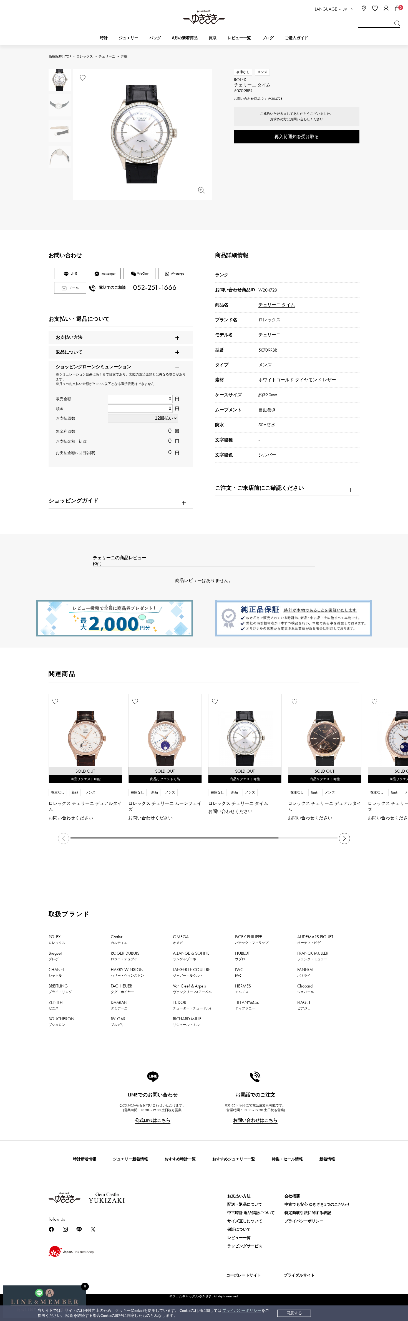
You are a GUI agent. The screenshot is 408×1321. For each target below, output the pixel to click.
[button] (344, 838)
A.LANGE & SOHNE (191, 956)
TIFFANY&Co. (247, 1005)
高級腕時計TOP (60, 56)
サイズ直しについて (244, 1221)
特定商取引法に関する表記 (307, 1212)
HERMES (243, 988)
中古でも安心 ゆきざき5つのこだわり (317, 1204)
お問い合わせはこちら (255, 1120)
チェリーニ (107, 56)
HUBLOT (242, 956)
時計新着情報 (84, 1159)
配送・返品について (244, 1204)
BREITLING (60, 988)
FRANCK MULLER (312, 956)
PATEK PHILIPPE (251, 939)
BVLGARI (119, 1021)
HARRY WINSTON (127, 972)
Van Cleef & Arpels (192, 988)
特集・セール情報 (287, 1159)
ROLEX (57, 939)
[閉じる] (85, 1286)
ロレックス (84, 56)
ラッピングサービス (244, 1246)
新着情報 (327, 1159)
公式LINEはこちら (152, 1120)
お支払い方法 (239, 1196)
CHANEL (56, 972)
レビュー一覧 (239, 1237)
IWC (239, 972)
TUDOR (193, 1005)
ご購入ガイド (296, 38)
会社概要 (292, 1196)
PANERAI (305, 972)
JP (345, 9)
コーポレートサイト (243, 1275)
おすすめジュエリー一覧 (233, 1159)
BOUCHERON (61, 1021)
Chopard (305, 988)
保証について (239, 1229)
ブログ (268, 38)
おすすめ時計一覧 (180, 1159)
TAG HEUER (122, 988)
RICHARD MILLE (187, 1021)
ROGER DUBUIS (125, 956)
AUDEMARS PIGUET (315, 939)
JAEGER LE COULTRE (191, 972)
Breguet (55, 956)
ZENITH (56, 1005)
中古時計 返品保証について (251, 1212)
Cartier (119, 939)
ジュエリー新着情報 (130, 1159)
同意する (294, 1313)
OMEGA (181, 939)
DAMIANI (120, 1005)
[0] (397, 8)
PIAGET (304, 1005)
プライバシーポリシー (241, 1310)
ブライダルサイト (299, 1275)
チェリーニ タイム (276, 304)
